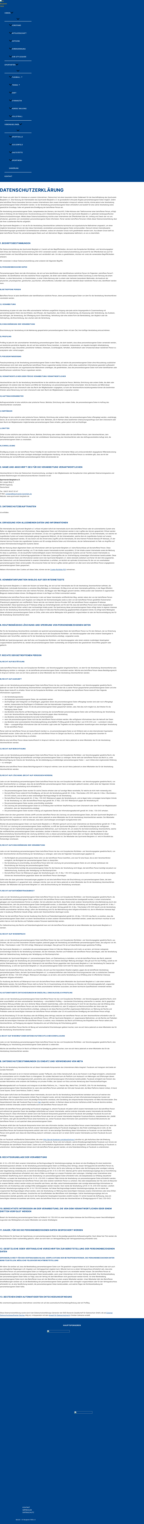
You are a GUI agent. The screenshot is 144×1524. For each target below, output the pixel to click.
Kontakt (8, 176)
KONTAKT (26, 1507)
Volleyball (17, 116)
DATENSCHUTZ (28, 1512)
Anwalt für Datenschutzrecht (59, 1315)
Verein (7, 13)
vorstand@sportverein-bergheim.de (18, 494)
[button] (11, 13)
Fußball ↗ (17, 77)
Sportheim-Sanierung (15, 164)
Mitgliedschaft (19, 33)
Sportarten (9, 65)
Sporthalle (17, 137)
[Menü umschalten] (18, 19)
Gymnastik (17, 101)
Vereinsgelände (11, 124)
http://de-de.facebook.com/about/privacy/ (59, 1139)
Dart (14, 93)
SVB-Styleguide (19, 57)
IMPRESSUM (27, 1510)
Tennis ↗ (16, 85)
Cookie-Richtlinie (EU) (58, 569)
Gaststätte (17, 152)
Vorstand (16, 25)
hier (39, 1102)
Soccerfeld (17, 145)
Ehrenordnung (19, 49)
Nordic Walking (19, 108)
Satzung (16, 41)
